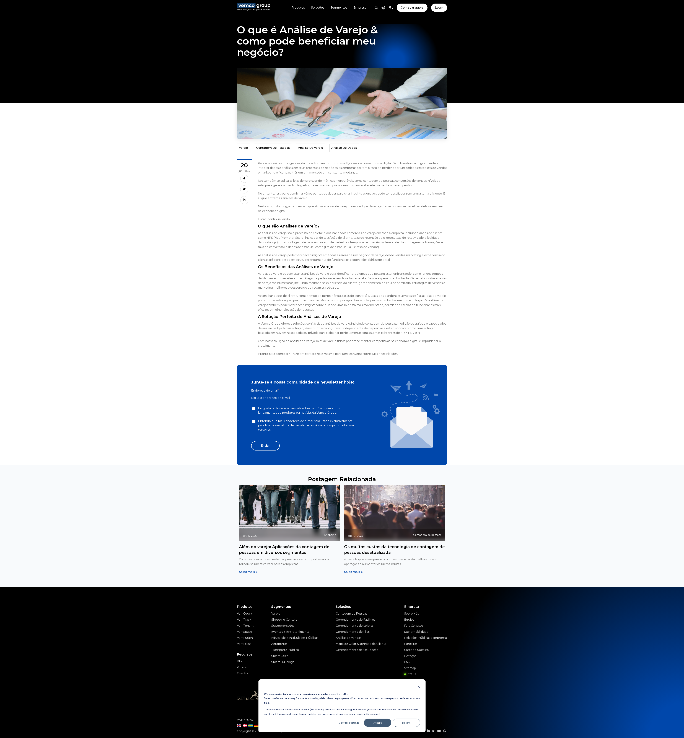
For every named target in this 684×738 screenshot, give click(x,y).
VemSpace (244, 631)
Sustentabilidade (416, 631)
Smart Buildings (282, 662)
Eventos (242, 673)
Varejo (243, 147)
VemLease (244, 644)
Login (439, 7)
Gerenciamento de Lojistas (354, 625)
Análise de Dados (344, 147)
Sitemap (410, 668)
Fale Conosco (413, 625)
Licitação (410, 656)
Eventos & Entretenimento (290, 631)
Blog (240, 661)
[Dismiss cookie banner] (419, 687)
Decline (406, 722)
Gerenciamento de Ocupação (357, 650)
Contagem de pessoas (273, 147)
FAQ (407, 662)
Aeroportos (279, 644)
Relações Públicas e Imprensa (425, 637)
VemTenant (245, 625)
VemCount (244, 613)
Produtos (298, 7)
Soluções (317, 7)
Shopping (330, 535)
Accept (378, 722)
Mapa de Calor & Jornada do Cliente (361, 644)
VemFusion (245, 637)
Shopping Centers (284, 619)
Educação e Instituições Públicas (294, 637)
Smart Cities (279, 656)
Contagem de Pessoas (351, 613)
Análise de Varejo (310, 147)
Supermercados (282, 625)
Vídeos (242, 667)
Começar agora (412, 7)
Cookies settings (349, 722)
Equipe (409, 619)
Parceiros (410, 644)
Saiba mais (247, 572)
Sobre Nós (411, 613)
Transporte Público (285, 650)
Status (411, 674)
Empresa (360, 7)
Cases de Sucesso (416, 650)
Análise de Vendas (348, 637)
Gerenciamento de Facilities (355, 619)
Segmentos (338, 7)
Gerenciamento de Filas (352, 631)
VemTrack (244, 619)
